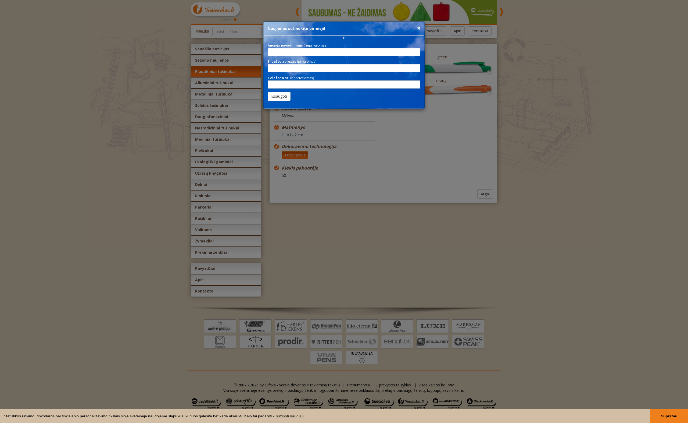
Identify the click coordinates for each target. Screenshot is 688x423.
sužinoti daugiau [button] (290, 416)
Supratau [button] (669, 416)
